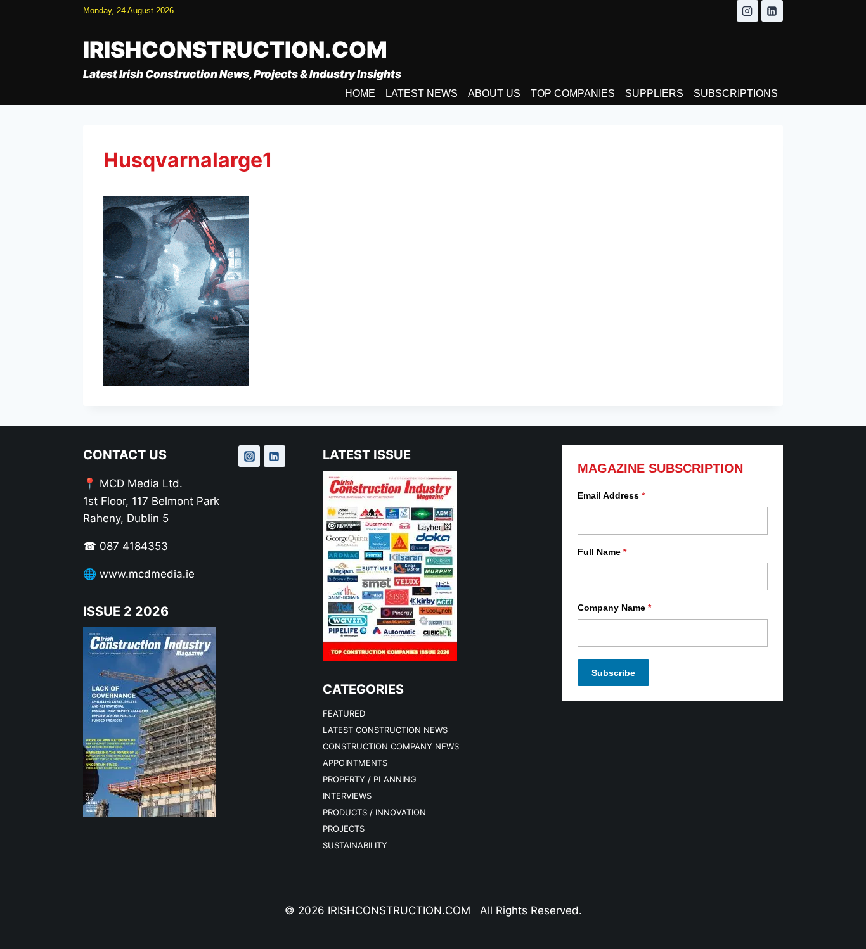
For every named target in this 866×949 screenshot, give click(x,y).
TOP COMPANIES (573, 93)
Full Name (602, 552)
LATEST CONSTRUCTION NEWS (385, 730)
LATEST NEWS (421, 93)
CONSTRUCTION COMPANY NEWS (391, 746)
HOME (360, 93)
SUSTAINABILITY (355, 845)
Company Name (614, 607)
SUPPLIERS (654, 93)
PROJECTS (344, 829)
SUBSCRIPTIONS (736, 93)
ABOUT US (494, 93)
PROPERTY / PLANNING (370, 779)
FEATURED (344, 713)
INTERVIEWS (347, 796)
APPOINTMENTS (355, 763)
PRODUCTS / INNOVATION (374, 812)
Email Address (611, 495)
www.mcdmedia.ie (147, 574)
